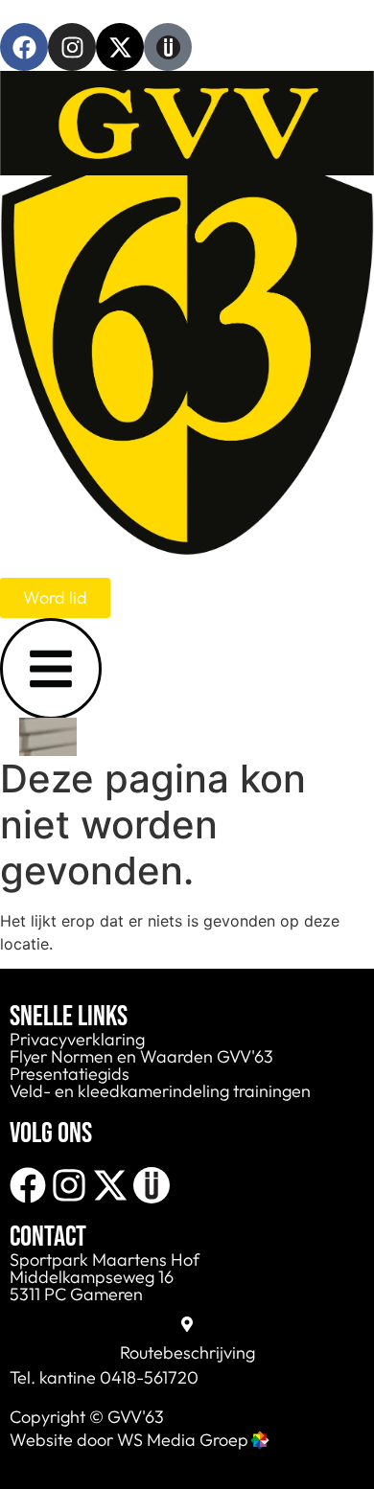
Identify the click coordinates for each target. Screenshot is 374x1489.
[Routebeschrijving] (187, 1324)
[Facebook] (24, 47)
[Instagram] (72, 47)
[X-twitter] (120, 47)
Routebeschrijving (187, 1352)
